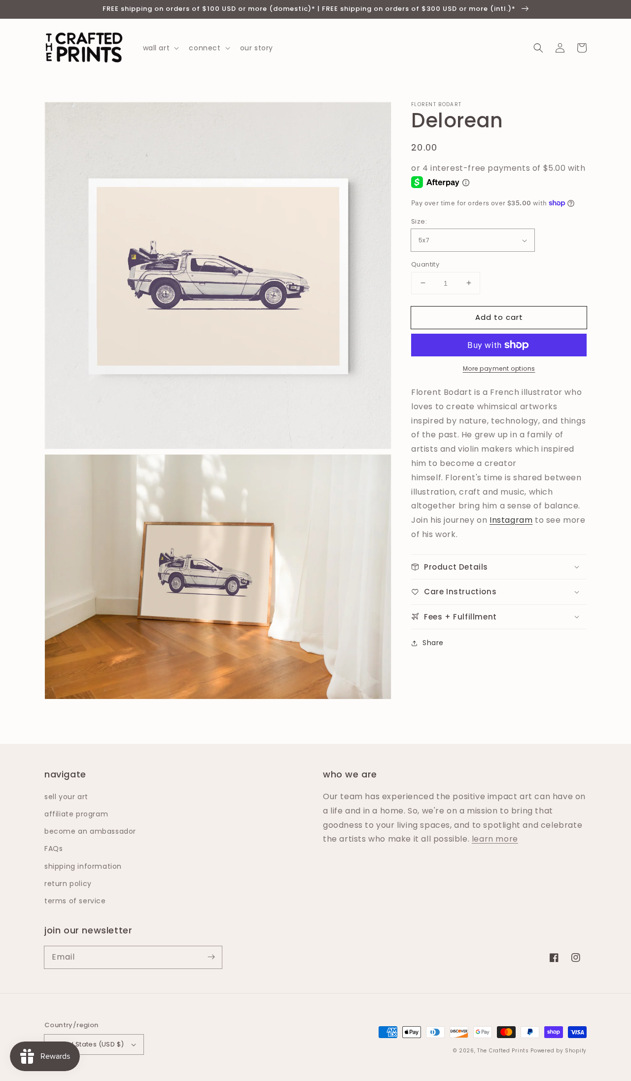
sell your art (66, 797)
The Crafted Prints (503, 1050)
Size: (419, 221)
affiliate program (76, 814)
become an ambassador (90, 831)
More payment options (499, 368)
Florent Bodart (436, 105)
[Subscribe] (211, 957)
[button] (538, 48)
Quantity (425, 264)
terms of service (75, 901)
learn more (495, 839)
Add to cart (499, 316)
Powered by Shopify (558, 1050)
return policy (68, 883)
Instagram (511, 520)
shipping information (83, 866)
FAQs (53, 848)
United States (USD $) (88, 1044)
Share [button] (433, 643)
